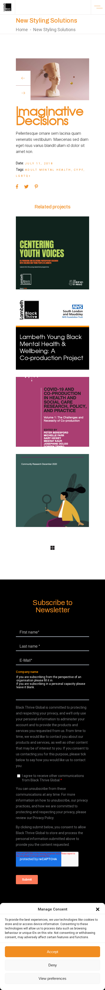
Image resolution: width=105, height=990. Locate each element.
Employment (38, 476)
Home (22, 29)
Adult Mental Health (48, 169)
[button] (97, 909)
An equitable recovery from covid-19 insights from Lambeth (52, 496)
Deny (52, 965)
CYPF (79, 169)
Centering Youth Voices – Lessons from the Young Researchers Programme (52, 255)
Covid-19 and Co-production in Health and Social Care (52, 417)
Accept (52, 952)
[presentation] (23, 78)
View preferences (52, 978)
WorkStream (58, 231)
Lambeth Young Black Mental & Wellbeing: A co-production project (52, 335)
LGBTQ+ (23, 176)
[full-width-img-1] (52, 79)
